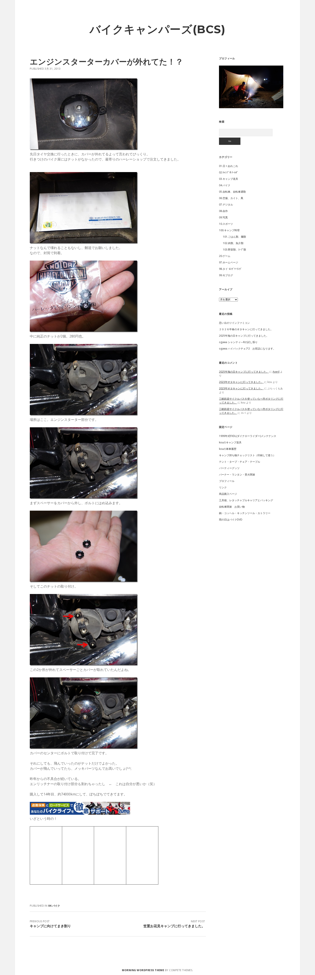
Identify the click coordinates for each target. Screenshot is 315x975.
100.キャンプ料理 (229, 230)
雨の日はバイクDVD (230, 519)
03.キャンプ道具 (228, 179)
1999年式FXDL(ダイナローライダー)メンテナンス (247, 436)
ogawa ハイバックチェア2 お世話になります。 (247, 348)
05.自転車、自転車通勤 (232, 192)
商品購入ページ (228, 494)
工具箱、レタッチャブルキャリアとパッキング (246, 500)
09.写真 (223, 217)
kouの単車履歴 (227, 449)
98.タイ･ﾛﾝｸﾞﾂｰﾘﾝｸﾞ (230, 269)
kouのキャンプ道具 (230, 442)
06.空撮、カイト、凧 (231, 198)
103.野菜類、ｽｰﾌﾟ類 (234, 249)
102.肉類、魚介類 (233, 243)
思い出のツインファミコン (234, 323)
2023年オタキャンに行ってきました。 (241, 382)
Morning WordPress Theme (143, 970)
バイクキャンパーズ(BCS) (157, 29)
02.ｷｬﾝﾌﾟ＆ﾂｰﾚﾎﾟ (228, 172)
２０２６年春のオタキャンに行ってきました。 (246, 329)
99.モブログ (226, 275)
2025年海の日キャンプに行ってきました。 (244, 336)
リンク (223, 487)
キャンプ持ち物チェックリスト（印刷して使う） (247, 455)
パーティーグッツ (229, 468)
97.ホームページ (228, 262)
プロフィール (226, 481)
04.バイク (54, 906)
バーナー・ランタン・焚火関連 (237, 474)
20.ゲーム (224, 256)
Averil (276, 372)
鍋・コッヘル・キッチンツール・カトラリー (244, 513)
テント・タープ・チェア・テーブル (239, 462)
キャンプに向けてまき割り (50, 926)
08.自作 (223, 211)
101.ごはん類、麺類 (234, 236)
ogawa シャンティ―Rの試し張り (238, 342)
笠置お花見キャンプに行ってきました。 (174, 926)
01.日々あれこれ (228, 166)
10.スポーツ (226, 224)
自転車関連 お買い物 (232, 506)
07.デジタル (226, 204)
